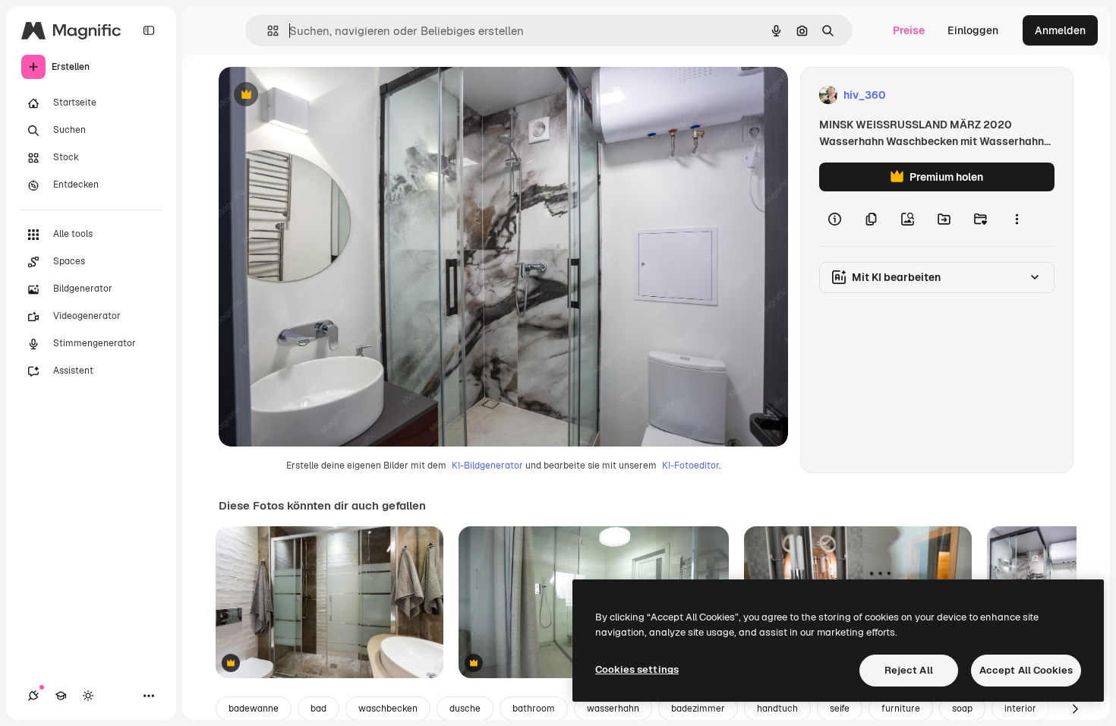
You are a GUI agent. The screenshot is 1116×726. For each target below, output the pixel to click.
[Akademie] (61, 695)
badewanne (254, 708)
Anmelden (1060, 30)
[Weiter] (1075, 708)
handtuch (777, 708)
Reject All (908, 670)
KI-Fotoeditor (690, 465)
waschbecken (388, 708)
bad (318, 708)
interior (1020, 708)
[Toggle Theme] (88, 695)
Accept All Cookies (1026, 670)
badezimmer (698, 708)
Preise (909, 30)
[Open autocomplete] (267, 30)
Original (316, 95)
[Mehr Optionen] (1016, 219)
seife (840, 708)
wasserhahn (613, 708)
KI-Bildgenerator (487, 465)
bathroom (533, 708)
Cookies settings (637, 669)
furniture (900, 708)
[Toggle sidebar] (149, 30)
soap (962, 708)
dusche (465, 708)
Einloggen (972, 30)
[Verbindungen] (33, 695)
